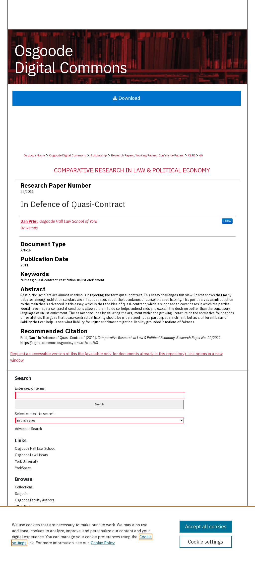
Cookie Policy (103, 542)
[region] (127, 533)
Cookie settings (205, 541)
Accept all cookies (205, 526)
